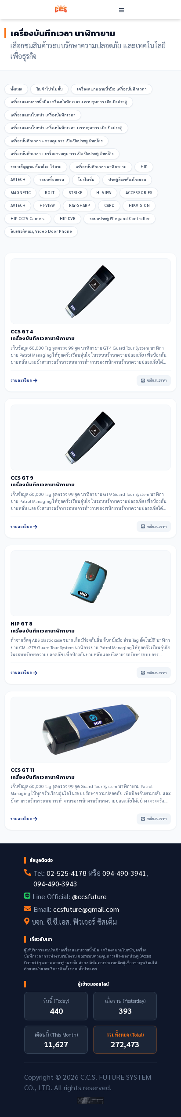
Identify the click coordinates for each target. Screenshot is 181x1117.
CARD (109, 205)
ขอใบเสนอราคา (157, 380)
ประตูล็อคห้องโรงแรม (127, 179)
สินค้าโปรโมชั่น (49, 89)
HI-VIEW (104, 192)
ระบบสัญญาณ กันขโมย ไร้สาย (36, 166)
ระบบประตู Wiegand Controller (120, 218)
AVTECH (18, 179)
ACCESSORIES (139, 192)
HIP (144, 166)
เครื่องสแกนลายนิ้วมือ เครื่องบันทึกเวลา (112, 89)
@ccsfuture (89, 896)
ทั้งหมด (16, 89)
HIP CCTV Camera (28, 218)
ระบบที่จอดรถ (52, 179)
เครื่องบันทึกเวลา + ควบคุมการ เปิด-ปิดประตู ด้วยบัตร (57, 140)
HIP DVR (68, 218)
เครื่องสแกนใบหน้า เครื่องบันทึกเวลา (43, 114)
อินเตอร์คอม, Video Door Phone (41, 231)
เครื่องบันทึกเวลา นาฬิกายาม (101, 166)
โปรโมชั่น (86, 179)
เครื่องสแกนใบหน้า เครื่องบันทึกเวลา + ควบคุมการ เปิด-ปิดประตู (67, 127)
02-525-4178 (67, 873)
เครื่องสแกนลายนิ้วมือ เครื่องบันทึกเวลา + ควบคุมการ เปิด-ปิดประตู (69, 101)
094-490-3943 (55, 883)
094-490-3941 (124, 873)
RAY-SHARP (79, 205)
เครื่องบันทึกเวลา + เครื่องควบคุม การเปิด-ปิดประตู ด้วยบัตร (62, 153)
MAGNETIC (21, 192)
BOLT (49, 192)
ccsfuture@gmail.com (86, 909)
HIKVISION (139, 205)
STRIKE (75, 192)
